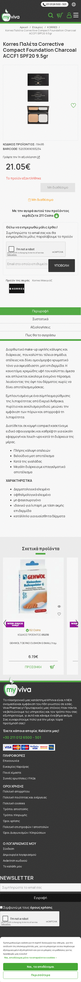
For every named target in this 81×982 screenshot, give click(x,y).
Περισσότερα (40, 975)
